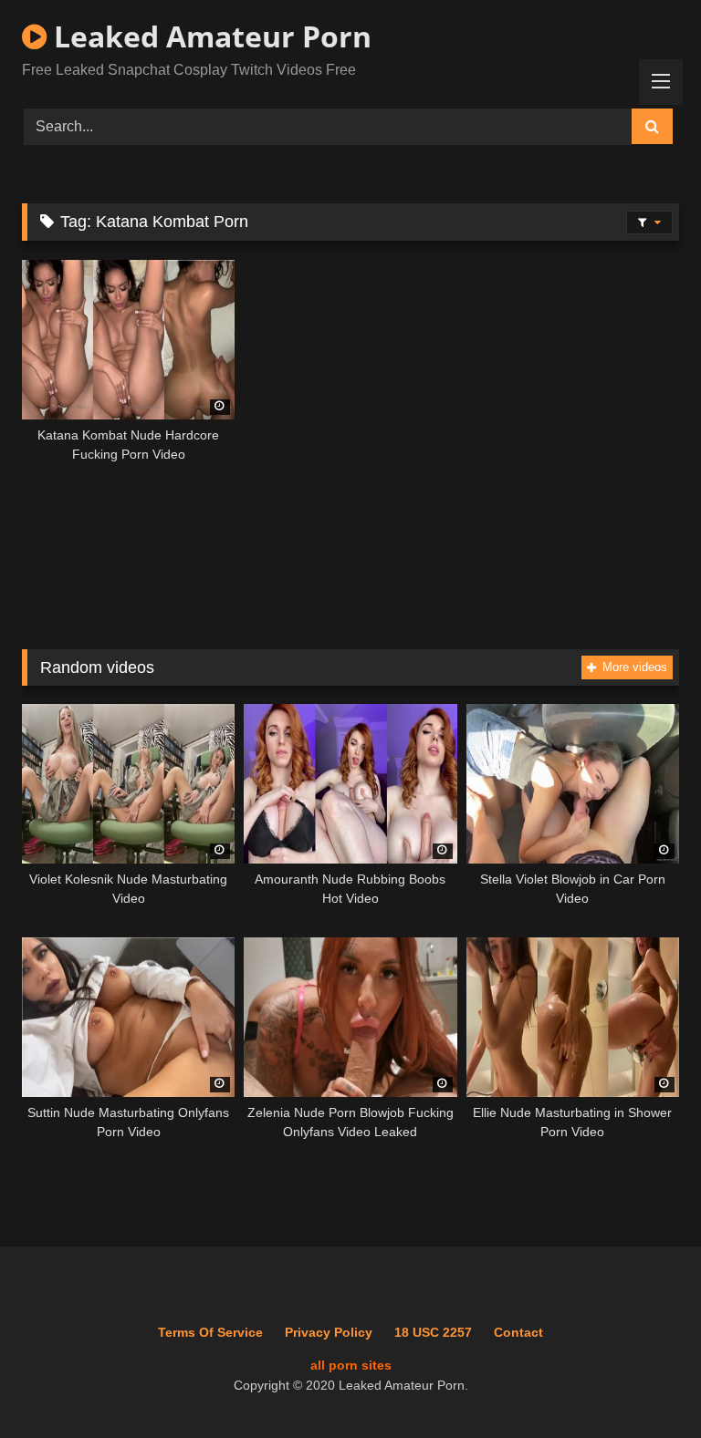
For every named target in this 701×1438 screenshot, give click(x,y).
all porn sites (351, 1365)
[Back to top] (644, 1384)
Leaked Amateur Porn (209, 36)
